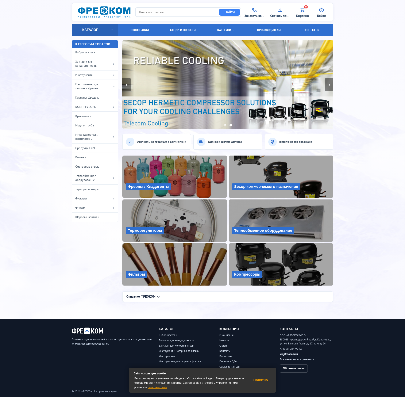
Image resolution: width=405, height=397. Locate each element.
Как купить (225, 30)
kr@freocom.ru (289, 354)
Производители (269, 30)
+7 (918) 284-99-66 (291, 349)
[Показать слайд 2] (231, 125)
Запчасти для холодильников (176, 345)
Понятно (260, 380)
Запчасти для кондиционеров (176, 340)
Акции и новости (183, 30)
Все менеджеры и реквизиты (297, 359)
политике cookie (157, 387)
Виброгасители (168, 335)
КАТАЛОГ (90, 30)
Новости (224, 340)
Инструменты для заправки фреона (180, 361)
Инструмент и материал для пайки (179, 351)
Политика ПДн (228, 361)
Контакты (312, 30)
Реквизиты (225, 356)
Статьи (223, 345)
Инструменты (167, 356)
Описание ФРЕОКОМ (140, 296)
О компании (140, 30)
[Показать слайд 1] (225, 125)
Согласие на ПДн (229, 367)
